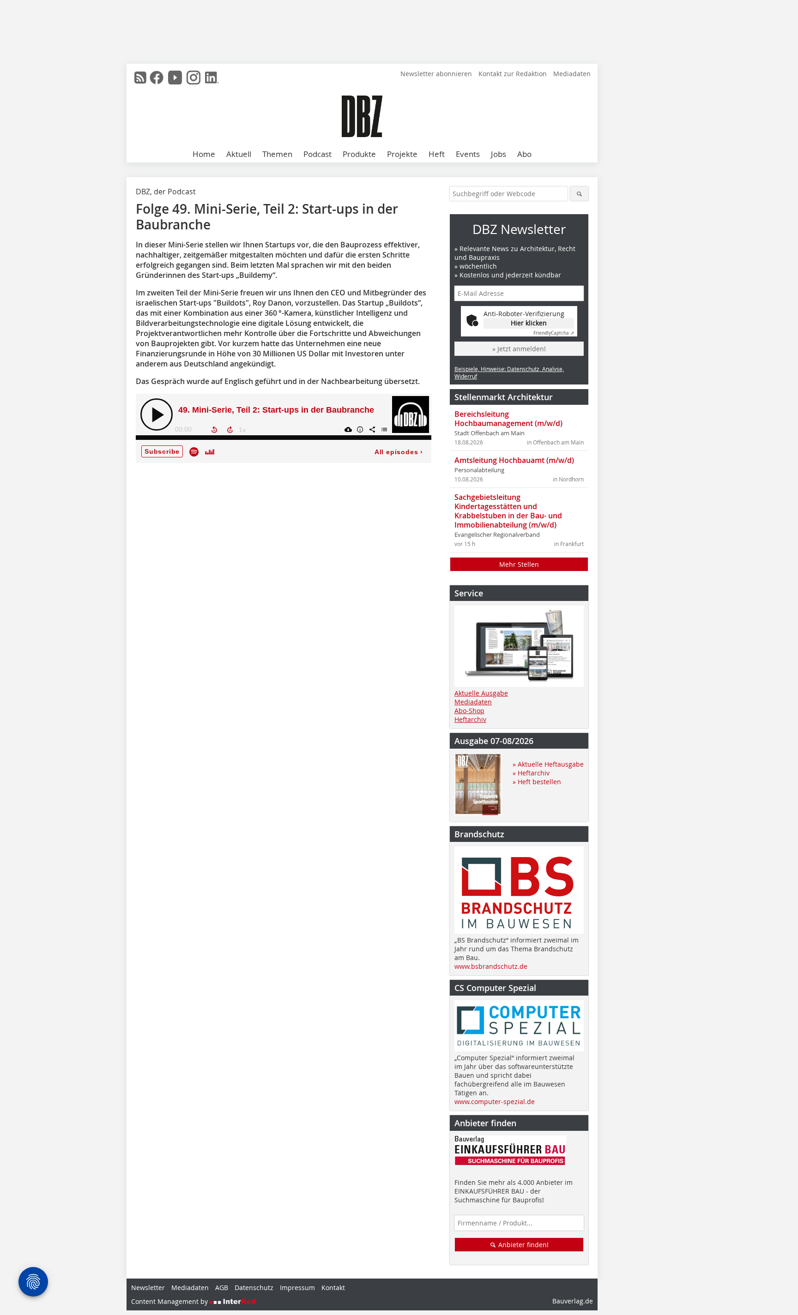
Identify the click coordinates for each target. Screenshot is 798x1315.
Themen (277, 154)
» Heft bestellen (537, 781)
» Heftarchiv (531, 773)
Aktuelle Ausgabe (481, 693)
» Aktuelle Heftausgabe (548, 764)
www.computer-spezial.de (494, 1101)
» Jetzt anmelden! (519, 348)
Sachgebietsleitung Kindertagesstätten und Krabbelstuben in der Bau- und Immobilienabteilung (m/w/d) (508, 511)
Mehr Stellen (519, 564)
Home (204, 154)
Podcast (317, 154)
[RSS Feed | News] (140, 77)
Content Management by (170, 1301)
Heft (437, 154)
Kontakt (333, 1287)
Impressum (297, 1287)
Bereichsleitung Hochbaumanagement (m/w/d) (508, 418)
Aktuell (238, 154)
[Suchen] (579, 193)
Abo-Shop (469, 710)
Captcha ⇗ (553, 333)
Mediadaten (572, 73)
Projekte (402, 154)
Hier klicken (529, 322)
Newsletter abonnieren (436, 73)
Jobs (498, 154)
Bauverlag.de (572, 1301)
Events (468, 154)
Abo (524, 154)
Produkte (359, 154)
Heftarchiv (470, 719)
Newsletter (148, 1287)
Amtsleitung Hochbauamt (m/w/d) (514, 460)
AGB (221, 1287)
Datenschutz (254, 1287)
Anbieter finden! (522, 1244)
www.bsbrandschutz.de (490, 966)
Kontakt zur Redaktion (512, 73)
